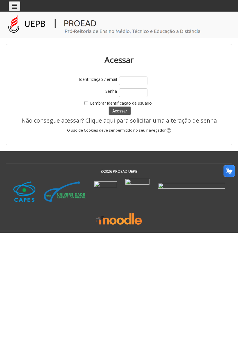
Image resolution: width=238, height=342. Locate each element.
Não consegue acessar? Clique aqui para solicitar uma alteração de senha (119, 120)
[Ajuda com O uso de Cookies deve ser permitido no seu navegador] (168, 130)
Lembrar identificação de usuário (121, 103)
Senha (111, 91)
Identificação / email (98, 79)
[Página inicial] (120, 25)
